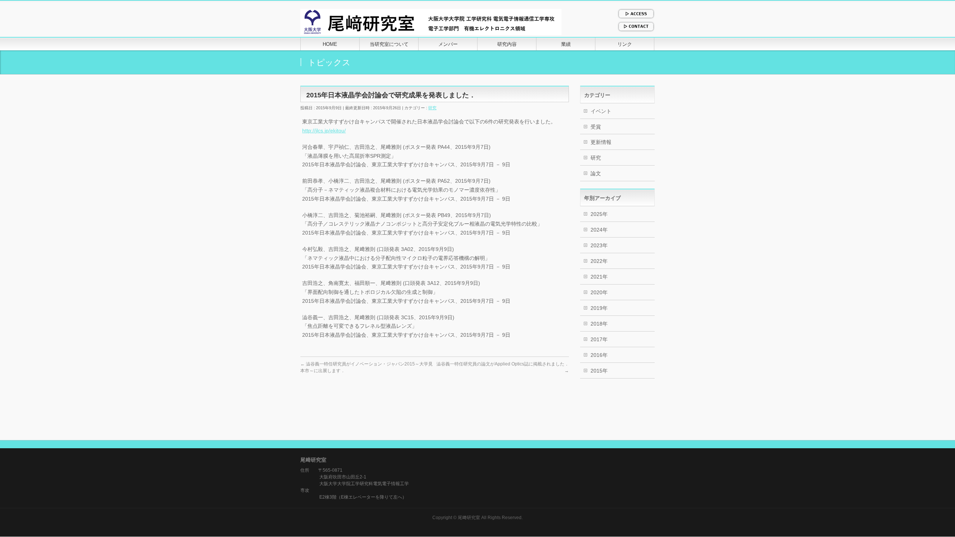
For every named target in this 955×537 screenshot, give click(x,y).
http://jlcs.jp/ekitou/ (324, 131)
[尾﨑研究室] (430, 27)
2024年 (599, 230)
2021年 (599, 277)
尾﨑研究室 (469, 517)
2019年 (599, 308)
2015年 (599, 371)
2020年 (599, 292)
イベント (601, 111)
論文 (596, 173)
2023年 (599, 245)
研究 (432, 108)
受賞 (596, 127)
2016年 (599, 355)
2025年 (599, 214)
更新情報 (601, 142)
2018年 (599, 324)
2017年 (599, 339)
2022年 (599, 261)
